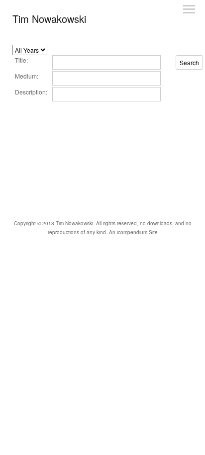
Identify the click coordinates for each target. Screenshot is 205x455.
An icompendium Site (133, 232)
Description (30, 92)
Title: (21, 60)
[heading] (49, 18)
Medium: (26, 76)
